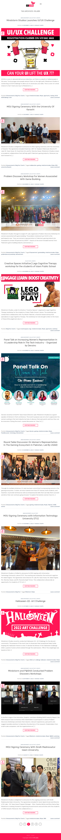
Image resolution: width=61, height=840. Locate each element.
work (10, 97)
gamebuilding (41, 252)
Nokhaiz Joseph (39, 25)
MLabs (41, 95)
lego (30, 329)
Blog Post (33, 17)
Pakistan (50, 504)
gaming (39, 165)
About (28, 835)
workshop (54, 329)
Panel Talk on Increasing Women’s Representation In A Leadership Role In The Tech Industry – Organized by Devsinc (30, 342)
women (3, 506)
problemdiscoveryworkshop (8, 254)
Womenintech (19, 254)
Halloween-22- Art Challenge (30, 601)
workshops (56, 736)
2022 (31, 660)
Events (38, 17)
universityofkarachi (6, 167)
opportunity (47, 95)
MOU (56, 165)
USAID (54, 504)
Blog (32, 835)
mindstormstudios (34, 95)
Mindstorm (28, 592)
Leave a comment (55, 97)
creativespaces (25, 329)
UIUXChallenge (5, 97)
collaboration (33, 165)
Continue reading (30, 89)
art (34, 660)
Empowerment (33, 252)
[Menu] (41, 4)
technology (13, 433)
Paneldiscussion (5, 433)
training (52, 95)
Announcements (25, 17)
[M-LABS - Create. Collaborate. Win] (30, 4)
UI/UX (56, 95)
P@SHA (51, 736)
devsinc (32, 431)
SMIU (45, 818)
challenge (37, 660)
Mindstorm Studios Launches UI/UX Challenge (30, 20)
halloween (43, 660)
